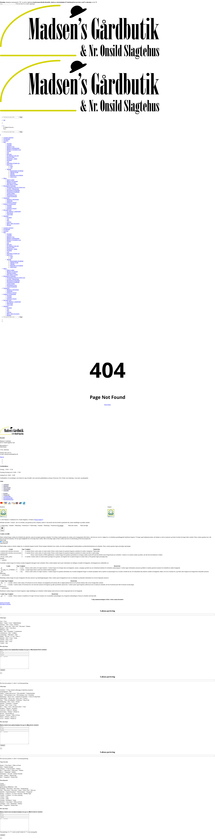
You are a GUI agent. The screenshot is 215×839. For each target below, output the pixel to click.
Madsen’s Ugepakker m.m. (14, 240)
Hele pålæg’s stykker (12, 274)
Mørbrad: (2, 629)
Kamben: (2, 708)
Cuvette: (2, 798)
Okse (11, 256)
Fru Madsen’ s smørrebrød (14, 301)
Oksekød (9, 234)
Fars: (1, 621)
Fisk (8, 243)
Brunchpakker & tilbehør (16, 261)
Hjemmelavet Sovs (12, 285)
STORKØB (6, 229)
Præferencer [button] (3, 586)
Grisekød (9, 235)
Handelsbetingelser (8, 499)
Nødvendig (5, 525)
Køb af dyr (10, 255)
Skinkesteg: (3, 701)
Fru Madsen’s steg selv (13, 246)
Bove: (1, 626)
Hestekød (9, 250)
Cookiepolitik (7, 496)
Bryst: (1, 772)
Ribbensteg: (3, 696)
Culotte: (2, 643)
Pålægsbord (10, 303)
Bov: (1, 706)
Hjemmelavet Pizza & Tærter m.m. (16, 277)
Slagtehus (5, 306)
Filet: (1, 790)
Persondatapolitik (8, 498)
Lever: (1, 718)
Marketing (18, 525)
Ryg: (1, 631)
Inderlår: (2, 638)
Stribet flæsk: (3, 698)
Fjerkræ (9, 241)
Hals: (1, 623)
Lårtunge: (2, 803)
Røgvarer (9, 244)
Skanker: (2, 628)
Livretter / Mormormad (13, 279)
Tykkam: (2, 624)
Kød (4, 232)
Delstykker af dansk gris (13, 253)
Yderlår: (2, 639)
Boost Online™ (39, 519)
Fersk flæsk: (3, 711)
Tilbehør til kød (14, 262)
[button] (5, 602)
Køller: (2, 636)
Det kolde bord (7, 300)
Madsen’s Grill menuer (13, 289)
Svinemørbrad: (4, 691)
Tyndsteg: (2, 788)
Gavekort (5, 231)
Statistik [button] (2, 558)
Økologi (9, 315)
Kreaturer (9, 308)
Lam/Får (9, 312)
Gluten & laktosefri (12, 286)
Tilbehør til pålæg (11, 273)
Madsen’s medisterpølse (13, 238)
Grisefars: (2, 690)
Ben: (1, 777)
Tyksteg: (2, 800)
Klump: (2, 641)
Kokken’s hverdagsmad (9, 294)
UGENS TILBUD (8, 228)
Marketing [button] (2, 573)
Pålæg (5, 268)
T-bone (2, 783)
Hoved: (2, 713)
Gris (11, 258)
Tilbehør (9, 259)
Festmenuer (6, 288)
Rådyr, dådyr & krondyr (13, 314)
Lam (8, 252)
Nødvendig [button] (3, 540)
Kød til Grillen (10, 247)
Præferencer (25, 525)
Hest (8, 311)
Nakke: (2, 693)
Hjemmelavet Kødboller (13, 282)
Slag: (1, 700)
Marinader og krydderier (16, 265)
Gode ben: (3, 710)
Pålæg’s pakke (10, 270)
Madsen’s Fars (10, 237)
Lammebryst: (3, 633)
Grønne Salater (11, 283)
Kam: (1, 695)
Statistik (11, 525)
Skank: (2, 765)
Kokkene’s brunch (11, 292)
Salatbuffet (9, 291)
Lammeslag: (3, 634)
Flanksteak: (3, 773)
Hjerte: (2, 716)
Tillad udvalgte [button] (84, 525)
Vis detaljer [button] (60, 525)
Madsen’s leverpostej (12, 271)
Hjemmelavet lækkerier (9, 276)
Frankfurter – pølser (12, 249)
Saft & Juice (13, 267)
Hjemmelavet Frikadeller (13, 280)
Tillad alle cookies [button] (73, 525)
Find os (2, 457)
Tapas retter (10, 304)
